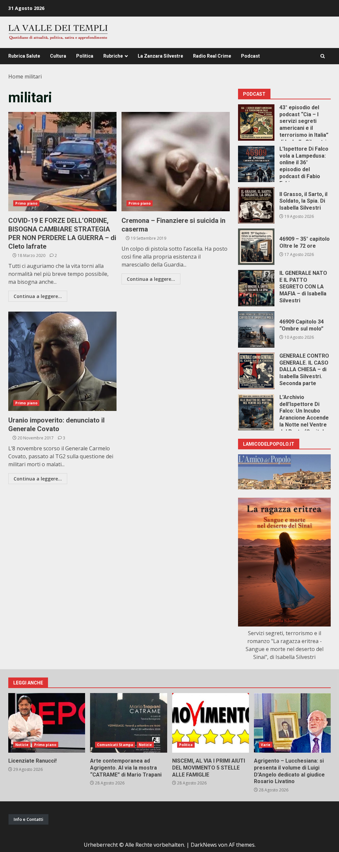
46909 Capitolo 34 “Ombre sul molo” (256, 329)
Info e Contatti (28, 819)
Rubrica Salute (24, 56)
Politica (84, 56)
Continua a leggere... (38, 296)
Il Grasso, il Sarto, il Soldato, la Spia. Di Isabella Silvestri (256, 205)
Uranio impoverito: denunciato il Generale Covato (62, 361)
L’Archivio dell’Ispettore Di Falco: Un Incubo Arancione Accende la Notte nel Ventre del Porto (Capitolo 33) (256, 412)
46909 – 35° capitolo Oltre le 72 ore (256, 246)
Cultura (58, 56)
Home (15, 76)
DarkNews (204, 844)
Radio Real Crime (212, 56)
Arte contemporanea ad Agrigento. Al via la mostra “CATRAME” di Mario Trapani (128, 723)
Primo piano (26, 203)
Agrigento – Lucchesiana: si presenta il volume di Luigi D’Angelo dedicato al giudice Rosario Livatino (292, 723)
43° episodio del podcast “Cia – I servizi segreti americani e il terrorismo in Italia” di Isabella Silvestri (256, 122)
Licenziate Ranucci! (46, 723)
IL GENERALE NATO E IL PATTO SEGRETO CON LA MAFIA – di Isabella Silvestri (256, 288)
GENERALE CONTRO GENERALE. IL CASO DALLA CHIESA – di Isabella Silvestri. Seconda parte (256, 371)
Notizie (21, 744)
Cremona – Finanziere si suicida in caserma (175, 161)
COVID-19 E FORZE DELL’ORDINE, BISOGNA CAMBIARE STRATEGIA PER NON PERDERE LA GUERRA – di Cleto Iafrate (62, 161)
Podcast (250, 56)
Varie (266, 744)
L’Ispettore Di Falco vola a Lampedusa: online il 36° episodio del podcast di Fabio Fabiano (256, 164)
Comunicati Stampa (115, 744)
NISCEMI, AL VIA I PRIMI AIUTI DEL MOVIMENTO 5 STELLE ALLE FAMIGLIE (210, 723)
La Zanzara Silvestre (160, 56)
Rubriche (113, 56)
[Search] (322, 56)
